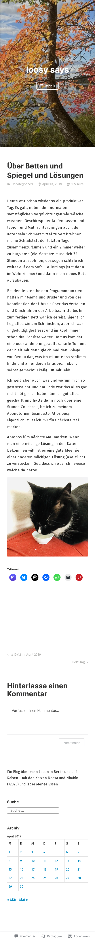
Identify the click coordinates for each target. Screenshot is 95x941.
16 (21, 869)
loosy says (47, 69)
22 (10, 878)
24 (33, 878)
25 (44, 878)
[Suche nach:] (33, 810)
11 (44, 861)
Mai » (23, 900)
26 (56, 878)
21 (79, 869)
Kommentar (71, 743)
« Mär (12, 900)
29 (10, 887)
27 (67, 878)
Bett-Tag (78, 663)
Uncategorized (22, 184)
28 (79, 878)
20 (67, 869)
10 (33, 861)
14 (79, 861)
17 (33, 869)
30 (21, 887)
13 (67, 861)
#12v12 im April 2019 (23, 655)
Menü (50, 86)
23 (21, 878)
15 (10, 869)
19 (56, 869)
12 (56, 861)
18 (45, 869)
